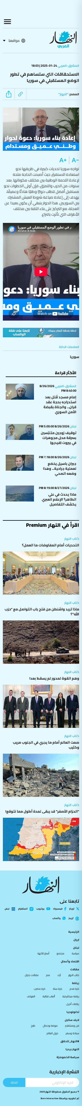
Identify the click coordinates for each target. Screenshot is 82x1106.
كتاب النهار (71, 538)
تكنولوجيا (73, 1011)
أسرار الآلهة (43, 953)
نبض (7, 909)
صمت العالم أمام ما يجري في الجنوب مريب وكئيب (46, 744)
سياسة (75, 953)
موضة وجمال (50, 1025)
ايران (76, 939)
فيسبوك (57, 909)
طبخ (33, 1025)
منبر (48, 975)
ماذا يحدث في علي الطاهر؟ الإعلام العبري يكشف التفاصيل (59, 499)
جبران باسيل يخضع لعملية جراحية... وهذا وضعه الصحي (59, 468)
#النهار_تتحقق (69, 1041)
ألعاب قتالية (49, 996)
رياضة (75, 983)
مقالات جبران (32, 975)
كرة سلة (57, 988)
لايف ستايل (72, 1019)
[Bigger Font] (63, 160)
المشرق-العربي (68, 65)
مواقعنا (14, 40)
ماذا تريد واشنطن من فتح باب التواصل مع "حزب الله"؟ (42, 611)
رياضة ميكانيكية (70, 996)
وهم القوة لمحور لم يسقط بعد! (54, 678)
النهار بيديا (72, 1049)
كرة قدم (74, 988)
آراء (59, 975)
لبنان (72, 426)
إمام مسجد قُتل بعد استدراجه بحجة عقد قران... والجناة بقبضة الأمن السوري (59, 404)
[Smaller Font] (74, 160)
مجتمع (60, 953)
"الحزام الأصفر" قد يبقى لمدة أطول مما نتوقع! (42, 811)
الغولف (31, 996)
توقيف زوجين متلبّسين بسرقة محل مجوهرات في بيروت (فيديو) (58, 438)
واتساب (56, 918)
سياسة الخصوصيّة (67, 1057)
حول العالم (52, 1033)
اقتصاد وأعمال (70, 961)
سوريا (74, 357)
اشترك (14, 1082)
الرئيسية (73, 931)
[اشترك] (41, 332)
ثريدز (71, 918)
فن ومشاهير (72, 1025)
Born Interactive (49, 1098)
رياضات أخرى (72, 1003)
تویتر (71, 908)
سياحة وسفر (72, 1033)
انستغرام (23, 909)
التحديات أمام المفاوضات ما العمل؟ (50, 545)
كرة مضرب (39, 988)
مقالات (74, 969)
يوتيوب (40, 908)
